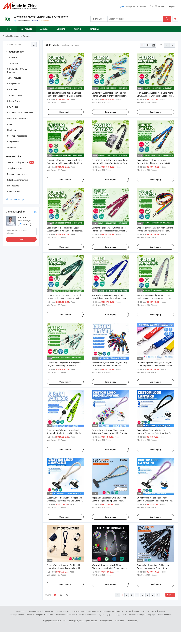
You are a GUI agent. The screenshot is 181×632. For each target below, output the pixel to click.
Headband (11, 130)
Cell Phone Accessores (17, 135)
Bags (9, 124)
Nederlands (91, 614)
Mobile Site (152, 611)
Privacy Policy (132, 621)
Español (29, 614)
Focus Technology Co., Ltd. (72, 621)
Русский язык (61, 614)
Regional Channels (124, 611)
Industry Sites (109, 611)
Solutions (61, 28)
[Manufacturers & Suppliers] (21, 5)
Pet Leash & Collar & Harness (20, 112)
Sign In (121, 6)
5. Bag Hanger (13, 83)
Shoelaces (11, 147)
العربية (101, 614)
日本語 (117, 614)
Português (39, 614)
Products (28, 28)
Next (169, 594)
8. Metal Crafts (13, 101)
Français (49, 614)
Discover (77, 28)
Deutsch (81, 614)
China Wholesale (79, 611)
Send (21, 239)
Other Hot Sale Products (17, 118)
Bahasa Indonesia (164, 614)
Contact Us (94, 28)
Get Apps (161, 6)
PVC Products (13, 106)
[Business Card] (35, 212)
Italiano (72, 614)
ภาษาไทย (132, 614)
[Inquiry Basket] (151, 6)
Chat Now (25, 224)
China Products (35, 611)
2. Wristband (12, 63)
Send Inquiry (65, 112)
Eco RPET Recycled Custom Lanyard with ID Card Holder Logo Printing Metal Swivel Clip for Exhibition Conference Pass (110, 163)
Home (9, 28)
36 (61, 594)
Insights (162, 611)
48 (67, 594)
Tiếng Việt (151, 614)
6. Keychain (12, 89)
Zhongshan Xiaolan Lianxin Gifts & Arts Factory (41, 16)
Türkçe (141, 614)
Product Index (139, 611)
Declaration (119, 621)
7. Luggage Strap (14, 95)
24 (55, 595)
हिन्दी (124, 614)
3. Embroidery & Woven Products (17, 70)
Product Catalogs (16, 199)
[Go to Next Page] (172, 45)
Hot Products (21, 611)
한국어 (109, 614)
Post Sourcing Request (175, 19)
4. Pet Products (14, 77)
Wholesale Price (94, 611)
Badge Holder (13, 141)
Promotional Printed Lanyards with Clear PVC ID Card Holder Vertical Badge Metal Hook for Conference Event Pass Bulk (64, 163)
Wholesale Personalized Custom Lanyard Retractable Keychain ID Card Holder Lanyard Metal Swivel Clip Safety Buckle (155, 230)
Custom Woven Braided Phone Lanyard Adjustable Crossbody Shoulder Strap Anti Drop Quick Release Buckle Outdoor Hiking (110, 433)
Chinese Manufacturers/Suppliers (57, 611)
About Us (44, 28)
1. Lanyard (12, 57)
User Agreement (106, 621)
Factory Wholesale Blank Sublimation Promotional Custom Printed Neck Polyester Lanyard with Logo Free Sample (155, 568)
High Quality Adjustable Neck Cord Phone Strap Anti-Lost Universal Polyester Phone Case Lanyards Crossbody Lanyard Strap (155, 95)
